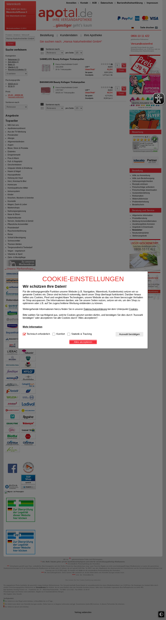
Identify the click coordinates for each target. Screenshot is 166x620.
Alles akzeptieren (83, 342)
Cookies (133, 309)
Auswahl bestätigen (129, 334)
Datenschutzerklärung (95, 309)
